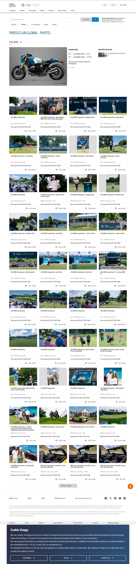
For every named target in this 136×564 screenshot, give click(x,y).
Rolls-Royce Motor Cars (83, 498)
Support (12, 523)
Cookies (95, 523)
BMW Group (13, 498)
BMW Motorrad (60, 498)
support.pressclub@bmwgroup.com (113, 22)
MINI (43, 498)
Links (27, 523)
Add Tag (86, 19)
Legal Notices (58, 523)
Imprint (41, 523)
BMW (29, 498)
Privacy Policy (78, 523)
